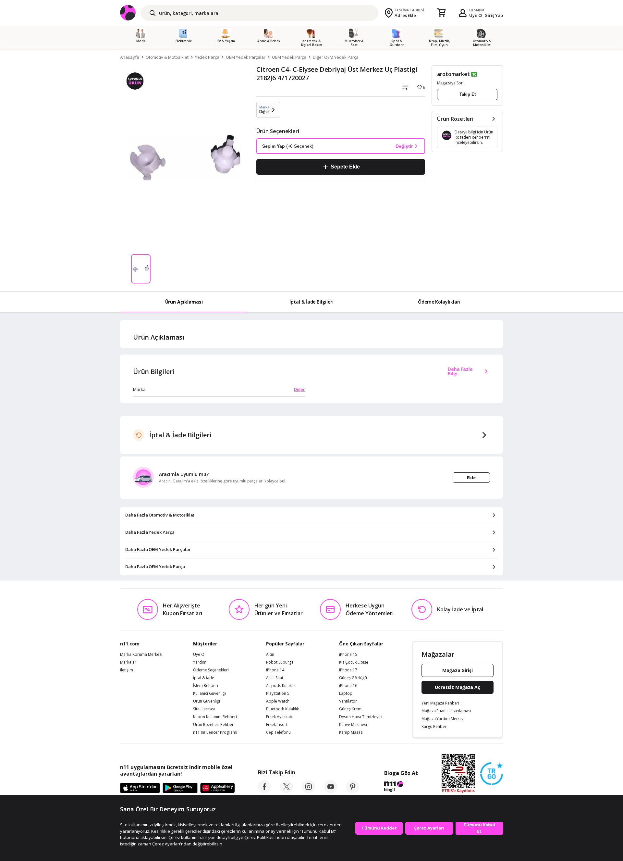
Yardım (199, 662)
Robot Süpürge (280, 662)
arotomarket (453, 74)
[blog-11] (401, 787)
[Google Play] (180, 788)
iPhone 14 (275, 670)
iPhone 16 (348, 685)
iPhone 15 (348, 654)
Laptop (345, 693)
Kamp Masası (351, 732)
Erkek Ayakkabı (279, 716)
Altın (270, 654)
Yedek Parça (207, 57)
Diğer (299, 389)
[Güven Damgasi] (491, 774)
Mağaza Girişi (457, 670)
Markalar (128, 662)
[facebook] (264, 791)
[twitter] (286, 791)
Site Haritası (204, 709)
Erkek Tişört (276, 724)
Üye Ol (476, 15)
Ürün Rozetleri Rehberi (214, 724)
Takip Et (467, 94)
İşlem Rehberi (205, 685)
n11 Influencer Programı (215, 732)
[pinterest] (352, 791)
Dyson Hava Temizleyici (360, 716)
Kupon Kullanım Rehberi (215, 716)
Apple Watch (277, 701)
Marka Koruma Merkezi (141, 654)
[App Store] (140, 788)
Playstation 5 (277, 693)
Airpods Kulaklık (281, 685)
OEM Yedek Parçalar (245, 57)
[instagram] (308, 791)
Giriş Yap (493, 15)
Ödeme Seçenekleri (211, 670)
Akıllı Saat (274, 677)
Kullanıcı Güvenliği (209, 693)
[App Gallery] (217, 788)
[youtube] (330, 791)
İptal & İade (203, 677)
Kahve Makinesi (353, 724)
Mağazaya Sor (450, 83)
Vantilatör (348, 701)
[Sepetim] (441, 13)
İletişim (126, 670)
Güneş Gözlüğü (353, 677)
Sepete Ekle (345, 166)
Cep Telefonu (278, 732)
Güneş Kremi (350, 709)
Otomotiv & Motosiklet (167, 57)
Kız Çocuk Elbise (353, 662)
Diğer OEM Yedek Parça (336, 57)
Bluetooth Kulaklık (282, 709)
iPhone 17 (348, 670)
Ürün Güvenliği (206, 701)
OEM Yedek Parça (289, 57)
